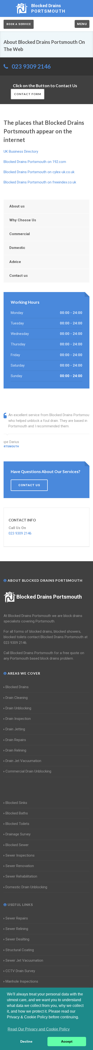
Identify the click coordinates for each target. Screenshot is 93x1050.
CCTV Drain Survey (20, 971)
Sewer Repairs (16, 918)
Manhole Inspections (21, 981)
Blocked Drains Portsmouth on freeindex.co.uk (40, 182)
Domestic (17, 248)
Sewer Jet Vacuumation (24, 960)
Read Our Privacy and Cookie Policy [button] (39, 1029)
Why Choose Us (22, 220)
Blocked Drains (17, 687)
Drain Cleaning (16, 698)
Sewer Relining (16, 929)
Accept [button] (66, 1041)
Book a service (18, 24)
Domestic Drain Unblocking (26, 887)
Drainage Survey (18, 834)
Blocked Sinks (16, 803)
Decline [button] (26, 1041)
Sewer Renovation (19, 866)
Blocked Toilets (17, 824)
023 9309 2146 (31, 66)
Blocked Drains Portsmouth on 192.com (35, 162)
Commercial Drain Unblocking (28, 771)
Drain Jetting (15, 729)
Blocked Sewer (17, 845)
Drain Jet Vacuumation (23, 761)
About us (17, 206)
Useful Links (20, 905)
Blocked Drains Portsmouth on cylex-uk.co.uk (39, 172)
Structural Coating (19, 950)
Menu (82, 24)
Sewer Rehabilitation (21, 876)
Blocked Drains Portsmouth (49, 597)
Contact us (18, 275)
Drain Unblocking (18, 708)
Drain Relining (15, 750)
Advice (15, 262)
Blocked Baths (16, 813)
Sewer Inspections (20, 855)
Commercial (19, 234)
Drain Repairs (15, 740)
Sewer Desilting (17, 939)
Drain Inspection (18, 719)
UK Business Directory (21, 151)
